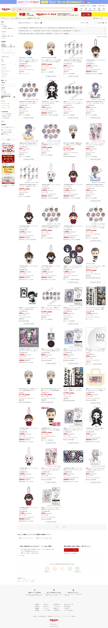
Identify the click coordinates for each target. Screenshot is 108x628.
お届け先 (3, 82)
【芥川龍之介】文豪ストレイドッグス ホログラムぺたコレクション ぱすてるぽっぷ (28, 350)
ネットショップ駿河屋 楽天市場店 (72, 279)
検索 (9, 52)
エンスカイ (3, 76)
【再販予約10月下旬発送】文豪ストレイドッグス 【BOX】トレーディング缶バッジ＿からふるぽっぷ (50, 227)
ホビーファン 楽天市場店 (48, 72)
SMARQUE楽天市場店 (69, 400)
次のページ (65, 527)
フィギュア (33, 579)
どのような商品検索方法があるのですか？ (30, 551)
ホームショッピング (24, 73)
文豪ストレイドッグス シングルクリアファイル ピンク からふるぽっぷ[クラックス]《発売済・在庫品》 (50, 470)
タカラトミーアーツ (5, 71)
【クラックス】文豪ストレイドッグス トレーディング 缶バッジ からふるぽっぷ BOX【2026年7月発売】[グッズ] (95, 227)
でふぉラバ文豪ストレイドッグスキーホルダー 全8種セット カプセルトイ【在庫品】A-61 (73, 390)
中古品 (2, 61)
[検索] (76, 9)
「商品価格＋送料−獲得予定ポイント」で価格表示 (28, 22)
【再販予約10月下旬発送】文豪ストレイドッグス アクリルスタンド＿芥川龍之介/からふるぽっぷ (95, 103)
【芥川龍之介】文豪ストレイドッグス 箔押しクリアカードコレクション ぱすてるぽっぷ (73, 470)
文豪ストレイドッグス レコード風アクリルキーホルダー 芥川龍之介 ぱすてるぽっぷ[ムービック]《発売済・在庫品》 (51, 350)
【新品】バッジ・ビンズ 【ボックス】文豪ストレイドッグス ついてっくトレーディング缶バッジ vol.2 (73, 267)
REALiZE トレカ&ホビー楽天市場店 (94, 73)
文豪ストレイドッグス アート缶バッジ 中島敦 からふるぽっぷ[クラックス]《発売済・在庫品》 (50, 509)
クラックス (3, 73)
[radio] (1, 24)
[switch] (14, 97)
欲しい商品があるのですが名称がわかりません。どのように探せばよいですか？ (38, 549)
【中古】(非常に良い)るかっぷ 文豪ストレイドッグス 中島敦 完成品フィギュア (51, 390)
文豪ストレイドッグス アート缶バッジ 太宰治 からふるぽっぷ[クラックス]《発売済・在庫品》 (73, 350)
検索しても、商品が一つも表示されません (30, 553)
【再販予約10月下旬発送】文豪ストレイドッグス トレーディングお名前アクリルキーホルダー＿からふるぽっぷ (72, 61)
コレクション (26, 579)
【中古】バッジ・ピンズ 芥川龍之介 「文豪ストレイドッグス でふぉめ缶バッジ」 (95, 350)
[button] (102, 6)
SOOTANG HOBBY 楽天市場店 (93, 278)
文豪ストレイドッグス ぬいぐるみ (44, 538)
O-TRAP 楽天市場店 (24, 321)
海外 (6, 80)
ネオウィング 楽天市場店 (92, 238)
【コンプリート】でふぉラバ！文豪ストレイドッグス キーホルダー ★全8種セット (95, 309)
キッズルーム (90, 319)
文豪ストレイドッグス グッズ (26, 538)
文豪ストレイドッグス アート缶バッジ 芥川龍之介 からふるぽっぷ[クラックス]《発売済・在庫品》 (73, 430)
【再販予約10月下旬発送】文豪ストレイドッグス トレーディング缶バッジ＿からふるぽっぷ (28, 103)
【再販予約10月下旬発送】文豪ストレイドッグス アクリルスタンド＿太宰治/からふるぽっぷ (95, 186)
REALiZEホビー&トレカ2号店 (26, 279)
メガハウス (3, 67)
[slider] (1, 47)
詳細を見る (66, 33)
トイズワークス (4, 74)
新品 (2, 59)
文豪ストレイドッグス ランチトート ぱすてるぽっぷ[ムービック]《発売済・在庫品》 (95, 390)
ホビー (19, 579)
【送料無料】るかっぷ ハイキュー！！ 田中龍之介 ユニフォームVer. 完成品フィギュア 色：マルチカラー (50, 430)
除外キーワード (4, 134)
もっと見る (22, 555)
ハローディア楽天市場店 (48, 440)
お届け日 (3, 87)
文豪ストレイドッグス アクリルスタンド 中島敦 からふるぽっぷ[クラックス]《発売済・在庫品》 (95, 470)
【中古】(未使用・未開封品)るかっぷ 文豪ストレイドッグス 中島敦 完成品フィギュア (72, 144)
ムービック (3, 69)
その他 (32, 581)
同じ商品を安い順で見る (51, 76)
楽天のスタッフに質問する (71, 550)
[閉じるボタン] (104, 28)
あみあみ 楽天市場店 (47, 360)
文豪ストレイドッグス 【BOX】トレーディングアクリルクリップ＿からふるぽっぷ (50, 309)
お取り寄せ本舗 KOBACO (70, 156)
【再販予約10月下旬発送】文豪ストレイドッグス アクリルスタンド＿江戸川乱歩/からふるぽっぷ (28, 144)
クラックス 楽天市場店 (70, 73)
